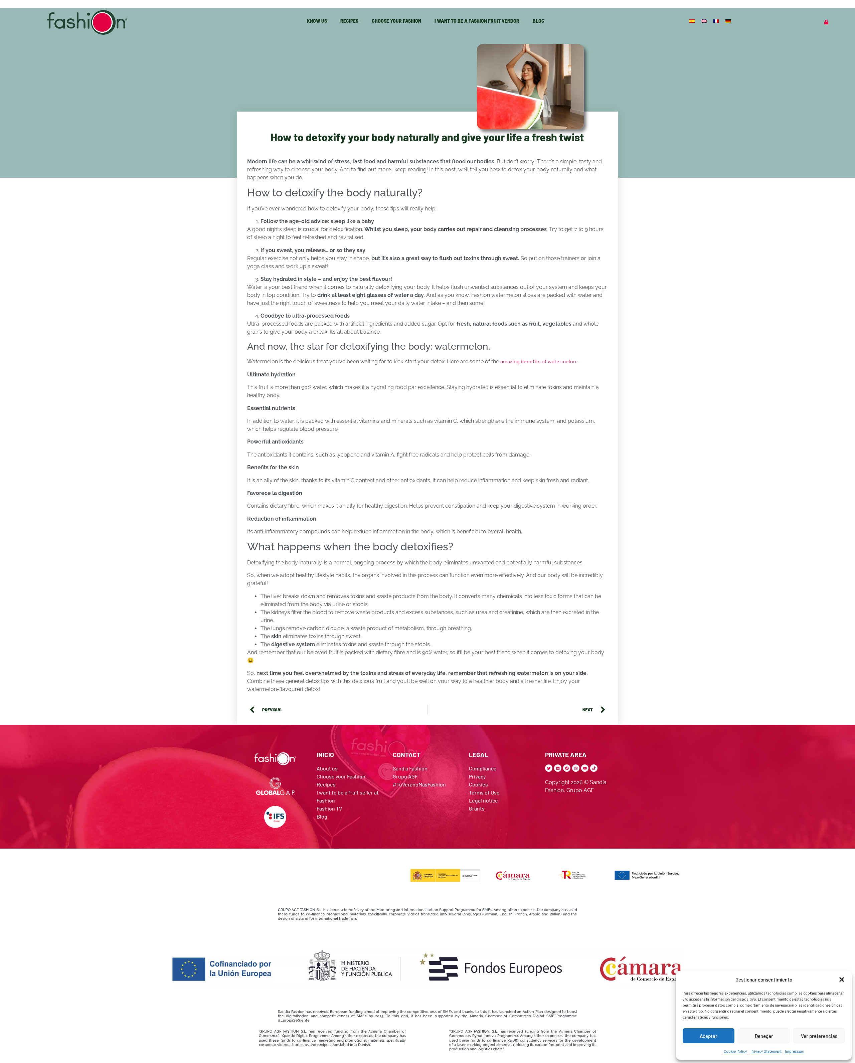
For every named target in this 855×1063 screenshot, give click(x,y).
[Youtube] (584, 768)
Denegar (764, 1036)
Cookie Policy (735, 1051)
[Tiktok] (593, 768)
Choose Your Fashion (396, 21)
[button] (841, 979)
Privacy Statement (766, 1051)
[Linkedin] (557, 768)
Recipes (349, 21)
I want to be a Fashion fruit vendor (477, 21)
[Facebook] (566, 768)
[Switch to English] (705, 20)
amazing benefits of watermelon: (539, 361)
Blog (538, 21)
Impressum (794, 1051)
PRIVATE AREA (565, 754)
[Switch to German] (729, 20)
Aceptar (708, 1036)
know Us (317, 21)
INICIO (325, 754)
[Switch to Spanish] (693, 20)
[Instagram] (575, 768)
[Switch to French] (717, 20)
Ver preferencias (819, 1036)
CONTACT (406, 754)
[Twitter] (548, 768)
